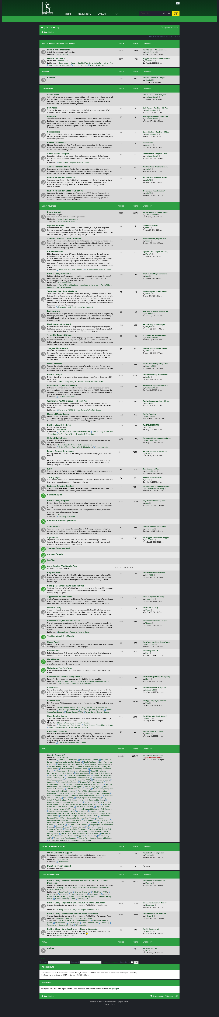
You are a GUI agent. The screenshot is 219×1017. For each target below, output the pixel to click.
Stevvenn (149, 931)
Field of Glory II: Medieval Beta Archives (74, 432)
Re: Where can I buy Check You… (156, 642)
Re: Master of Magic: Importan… (156, 364)
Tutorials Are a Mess (151, 469)
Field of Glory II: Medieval (59, 425)
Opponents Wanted (89, 822)
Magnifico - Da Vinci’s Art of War (61, 811)
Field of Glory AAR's (99, 892)
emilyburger (114, 989)
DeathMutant (150, 52)
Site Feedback (63, 862)
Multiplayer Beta (101, 447)
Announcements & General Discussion (58, 43)
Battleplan (51, 116)
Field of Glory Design (55, 890)
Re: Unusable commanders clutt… (157, 438)
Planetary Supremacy (66, 397)
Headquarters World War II (59, 324)
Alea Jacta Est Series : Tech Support (68, 762)
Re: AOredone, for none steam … (156, 212)
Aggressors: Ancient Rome (59, 597)
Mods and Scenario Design (82, 683)
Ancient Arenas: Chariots (58, 167)
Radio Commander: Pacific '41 (61, 178)
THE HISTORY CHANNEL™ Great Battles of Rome (79, 833)
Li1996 (147, 453)
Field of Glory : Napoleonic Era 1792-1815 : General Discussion (76, 903)
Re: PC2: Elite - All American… (155, 50)
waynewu (149, 416)
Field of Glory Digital (92, 786)
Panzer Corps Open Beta (68, 710)
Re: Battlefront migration (153, 853)
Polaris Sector (53, 651)
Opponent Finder (65, 925)
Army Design (74, 922)
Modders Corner (72, 822)
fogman (148, 427)
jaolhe (147, 377)
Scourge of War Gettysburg (76, 829)
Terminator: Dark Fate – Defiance (62, 291)
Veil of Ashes (53, 95)
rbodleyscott (61, 429)
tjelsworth (149, 916)
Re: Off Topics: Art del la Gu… (155, 881)
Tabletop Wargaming (50, 874)
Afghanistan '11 (54, 537)
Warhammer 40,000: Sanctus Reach (63, 621)
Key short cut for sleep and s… (155, 501)
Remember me (125, 962)
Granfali (148, 80)
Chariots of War (82, 773)
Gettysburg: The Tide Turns (59, 65)
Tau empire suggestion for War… (156, 385)
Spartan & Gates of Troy (65, 831)
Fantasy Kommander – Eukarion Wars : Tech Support (79, 785)
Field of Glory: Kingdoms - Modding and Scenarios (78, 285)
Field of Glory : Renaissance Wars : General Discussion (72, 914)
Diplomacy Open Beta (66, 516)
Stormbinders (53, 132)
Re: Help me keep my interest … (156, 375)
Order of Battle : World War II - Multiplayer (75, 447)
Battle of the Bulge (80, 65)
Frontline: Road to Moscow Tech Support (86, 795)
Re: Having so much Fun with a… (156, 401)
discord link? (148, 143)
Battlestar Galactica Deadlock (60, 486)
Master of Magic (54, 364)
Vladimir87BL (150, 388)
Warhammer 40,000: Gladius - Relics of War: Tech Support (80, 410)
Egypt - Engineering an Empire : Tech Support (85, 784)
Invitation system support (59, 866)
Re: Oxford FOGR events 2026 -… (156, 914)
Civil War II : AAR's (56, 775)
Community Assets (150, 225)
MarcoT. (148, 254)
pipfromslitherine (152, 757)
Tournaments (95, 894)
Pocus (59, 514)
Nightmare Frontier (56, 225)
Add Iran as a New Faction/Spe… (156, 311)
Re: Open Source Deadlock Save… (156, 486)
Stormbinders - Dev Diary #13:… (156, 132)
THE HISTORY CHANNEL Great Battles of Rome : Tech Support (79, 834)
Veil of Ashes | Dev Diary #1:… (155, 95)
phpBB (101, 1001)
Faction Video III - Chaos (153, 731)
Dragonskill (149, 61)
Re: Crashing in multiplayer (154, 324)
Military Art (108, 63)
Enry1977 (149, 326)
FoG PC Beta (82, 793)
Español (51, 78)
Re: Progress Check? (151, 948)
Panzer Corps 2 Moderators (67, 219)
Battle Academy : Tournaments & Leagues (94, 766)
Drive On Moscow (97, 65)
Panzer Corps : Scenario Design (97, 712)
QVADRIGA (60, 824)
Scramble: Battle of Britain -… (155, 335)
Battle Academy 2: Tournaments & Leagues (71, 771)
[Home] (40, 0)
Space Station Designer (58, 154)
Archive (50, 948)
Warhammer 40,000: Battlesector (62, 385)
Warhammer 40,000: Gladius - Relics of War (67, 401)
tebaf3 (147, 228)
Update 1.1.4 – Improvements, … (156, 252)
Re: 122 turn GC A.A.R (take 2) (155, 716)
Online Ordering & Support (53, 846)
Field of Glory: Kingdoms (59, 274)
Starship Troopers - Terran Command (64, 238)
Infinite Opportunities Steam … (156, 348)
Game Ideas (63, 63)
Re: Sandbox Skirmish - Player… (155, 621)
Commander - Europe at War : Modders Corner (78, 815)
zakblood (149, 145)
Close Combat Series (57, 716)
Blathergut (82, 909)
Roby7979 (149, 575)
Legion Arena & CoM (62, 809)
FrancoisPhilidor (151, 440)
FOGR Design (87, 918)
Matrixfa (148, 883)
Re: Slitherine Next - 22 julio (154, 78)
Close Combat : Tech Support (70, 725)
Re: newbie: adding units (153, 755)
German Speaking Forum (65, 898)
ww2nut (148, 718)
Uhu (147, 703)
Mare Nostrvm (53, 659)
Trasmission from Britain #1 (154, 191)
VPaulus (148, 855)
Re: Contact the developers (154, 573)
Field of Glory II (54, 375)
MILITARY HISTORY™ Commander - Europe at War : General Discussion (76, 812)
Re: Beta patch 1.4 (150, 651)
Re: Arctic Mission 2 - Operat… (155, 687)
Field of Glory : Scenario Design (78, 789)
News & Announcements (58, 50)
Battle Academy (90, 762)
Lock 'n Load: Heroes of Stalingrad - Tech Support (92, 809)
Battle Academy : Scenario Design (62, 766)
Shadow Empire (54, 495)
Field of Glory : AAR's (67, 793)
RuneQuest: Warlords (57, 731)
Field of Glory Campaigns (100, 793)
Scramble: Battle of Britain (59, 335)
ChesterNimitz (150, 471)
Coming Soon (47, 88)
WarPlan (51, 560)
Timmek (148, 623)
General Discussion (56, 58)
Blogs (73, 63)
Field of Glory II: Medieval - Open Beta (79, 434)
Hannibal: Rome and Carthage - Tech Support (64, 802)
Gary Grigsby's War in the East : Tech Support (76, 799)
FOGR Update (80, 925)
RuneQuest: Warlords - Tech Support (72, 743)
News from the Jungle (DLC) (154, 238)
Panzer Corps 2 (54, 212)
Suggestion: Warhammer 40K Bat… (157, 58)
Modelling (64, 894)
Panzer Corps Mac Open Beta (92, 710)
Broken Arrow (53, 311)
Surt (147, 276)
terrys (74, 887)
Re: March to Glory (150, 607)
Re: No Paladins (149, 414)
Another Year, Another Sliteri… (155, 167)
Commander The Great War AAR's (77, 780)
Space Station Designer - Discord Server (73, 162)
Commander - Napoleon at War (78, 775)
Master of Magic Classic (58, 414)
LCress (147, 610)
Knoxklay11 (149, 540)
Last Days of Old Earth (84, 807)
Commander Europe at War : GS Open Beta (64, 820)
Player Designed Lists (79, 894)
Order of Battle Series (57, 438)
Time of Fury (91, 836)
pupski (148, 403)
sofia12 (148, 180)
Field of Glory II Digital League (71, 381)
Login (42, 959)
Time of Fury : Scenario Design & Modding (95, 838)
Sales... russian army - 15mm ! (155, 903)
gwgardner (149, 599)
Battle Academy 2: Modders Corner (73, 768)
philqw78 (67, 887)
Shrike (147, 679)
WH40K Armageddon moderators (95, 681)
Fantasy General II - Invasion (60, 451)
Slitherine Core (62, 54)
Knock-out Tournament (94, 381)
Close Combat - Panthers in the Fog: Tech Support (68, 727)
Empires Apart (53, 573)
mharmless (149, 529)
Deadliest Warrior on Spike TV (89, 63)
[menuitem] (56, 27)
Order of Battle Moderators (81, 445)
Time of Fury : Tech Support (65, 838)
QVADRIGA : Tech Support (77, 824)
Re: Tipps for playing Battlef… (155, 701)
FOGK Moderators (64, 283)
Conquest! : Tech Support (67, 782)
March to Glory (54, 607)
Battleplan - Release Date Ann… (156, 116)
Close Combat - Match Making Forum (98, 725)
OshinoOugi (150, 644)
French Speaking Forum (64, 896)
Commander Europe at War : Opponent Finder (85, 818)
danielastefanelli (151, 97)
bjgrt (147, 653)
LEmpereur (149, 905)
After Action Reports (95, 827)
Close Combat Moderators (80, 723)
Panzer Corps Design (78, 707)
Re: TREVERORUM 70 (151, 425)
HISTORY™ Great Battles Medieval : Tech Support (81, 804)
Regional (46, 71)
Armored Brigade (55, 554)
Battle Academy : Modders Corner (98, 764)
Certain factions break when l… (156, 526)
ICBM (49, 469)
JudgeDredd (150, 690)
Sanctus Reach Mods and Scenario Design (74, 632)
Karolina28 (149, 366)
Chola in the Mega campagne (155, 274)
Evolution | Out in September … (156, 291)
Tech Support (64, 683)
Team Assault (96, 831)
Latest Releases (49, 206)
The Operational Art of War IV (60, 636)
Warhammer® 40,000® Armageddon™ (64, 677)
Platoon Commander (56, 143)
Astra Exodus (53, 526)
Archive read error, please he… (155, 451)
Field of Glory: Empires (58, 501)
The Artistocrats (63, 445)
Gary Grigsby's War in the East (88, 798)
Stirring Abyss (53, 477)
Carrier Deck (53, 687)
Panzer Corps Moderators (97, 707)
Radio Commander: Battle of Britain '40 (65, 191)
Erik (146, 950)
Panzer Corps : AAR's (74, 712)
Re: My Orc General (151, 929)
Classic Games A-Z (56, 755)
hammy (60, 887)
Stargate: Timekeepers (57, 348)
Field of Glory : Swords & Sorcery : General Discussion (72, 929)
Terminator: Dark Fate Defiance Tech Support (75, 307)
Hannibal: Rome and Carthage (92, 800)
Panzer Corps (53, 701)
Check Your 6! (53, 642)
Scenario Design (103, 820)
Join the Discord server (67, 221)
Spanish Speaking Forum (86, 896)
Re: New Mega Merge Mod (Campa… (158, 677)
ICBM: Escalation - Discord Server (98, 269)
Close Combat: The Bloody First (62, 566)
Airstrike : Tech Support (89, 760)
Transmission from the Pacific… (155, 178)
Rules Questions (65, 892)
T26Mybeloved (151, 214)
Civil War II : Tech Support (101, 773)
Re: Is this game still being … (154, 597)
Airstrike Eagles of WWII (68, 760)
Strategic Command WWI (58, 548)
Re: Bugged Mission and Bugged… (156, 537)
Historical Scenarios (81, 892)
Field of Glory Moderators (100, 887)
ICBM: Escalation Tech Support (70, 269)
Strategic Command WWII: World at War (65, 586)
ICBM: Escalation (55, 252)
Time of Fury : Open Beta (59, 840)
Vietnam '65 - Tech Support (81, 840)
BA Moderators (76, 681)
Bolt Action (52, 108)
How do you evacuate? (152, 477)
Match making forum (101, 780)
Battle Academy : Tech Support (70, 764)
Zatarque (148, 350)
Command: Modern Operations (61, 520)
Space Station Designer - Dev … (155, 154)
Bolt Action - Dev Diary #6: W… (155, 108)
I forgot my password (110, 962)
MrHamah (149, 313)
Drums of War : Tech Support (91, 782)
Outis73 (148, 169)
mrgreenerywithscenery (154, 488)
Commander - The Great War (78, 777)
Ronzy (147, 480)
